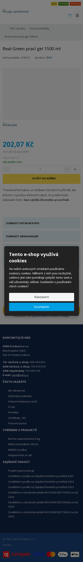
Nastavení (41, 297)
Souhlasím (41, 307)
